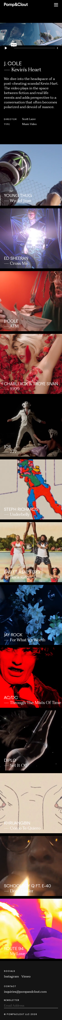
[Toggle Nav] (56, 5)
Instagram (11, 976)
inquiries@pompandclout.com (25, 992)
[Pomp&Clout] (16, 5)
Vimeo (26, 976)
